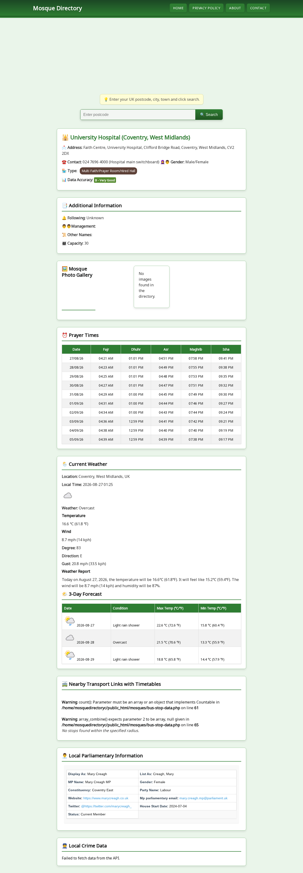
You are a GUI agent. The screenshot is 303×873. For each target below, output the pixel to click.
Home (178, 8)
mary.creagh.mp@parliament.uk (203, 798)
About (235, 8)
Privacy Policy (206, 8)
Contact (258, 8)
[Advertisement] (151, 56)
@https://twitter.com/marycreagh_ (106, 806)
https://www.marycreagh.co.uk (105, 798)
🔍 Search (209, 115)
